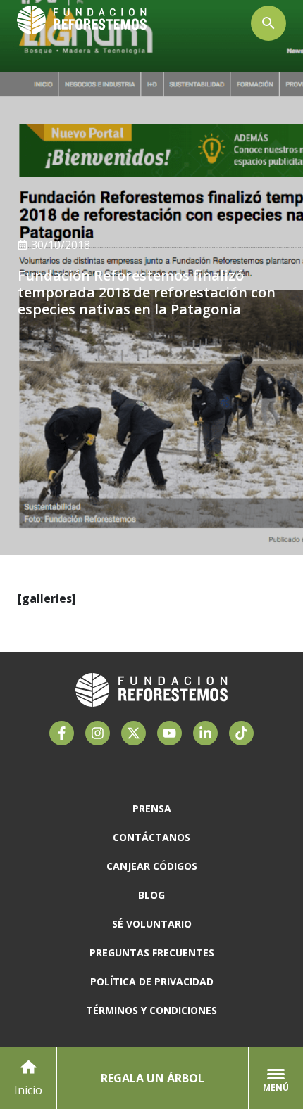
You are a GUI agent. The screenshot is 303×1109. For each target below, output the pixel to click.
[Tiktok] (241, 733)
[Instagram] (97, 733)
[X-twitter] (133, 733)
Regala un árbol (152, 1078)
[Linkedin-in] (205, 733)
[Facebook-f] (61, 733)
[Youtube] (169, 733)
